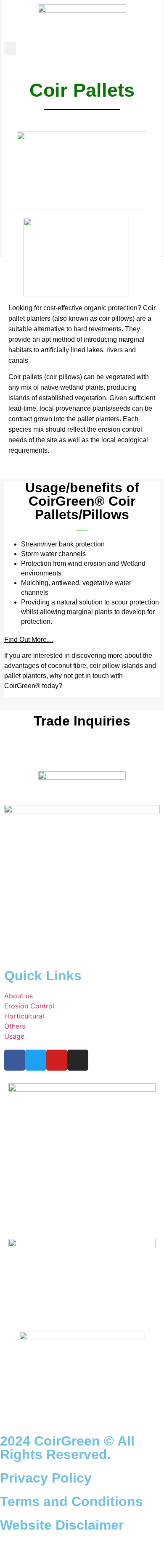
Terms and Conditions (71, 1501)
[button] (10, 48)
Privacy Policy (46, 1477)
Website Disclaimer (62, 1525)
